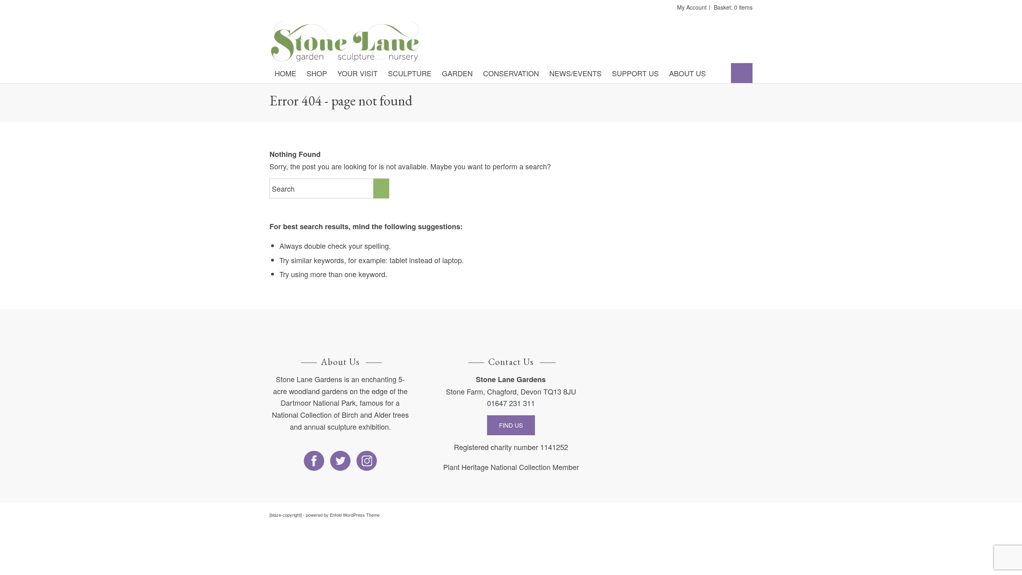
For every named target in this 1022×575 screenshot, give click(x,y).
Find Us (511, 425)
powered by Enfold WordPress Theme (343, 515)
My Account (692, 7)
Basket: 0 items (733, 7)
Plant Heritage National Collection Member (511, 467)
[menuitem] (285, 73)
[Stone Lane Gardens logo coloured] (344, 41)
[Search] (742, 73)
